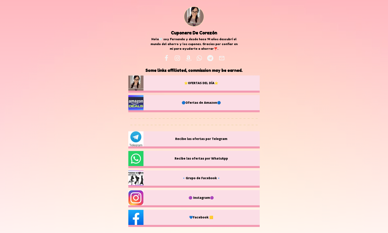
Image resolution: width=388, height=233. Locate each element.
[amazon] (188, 58)
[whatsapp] (199, 58)
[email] (221, 58)
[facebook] (166, 58)
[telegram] (210, 58)
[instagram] (177, 58)
